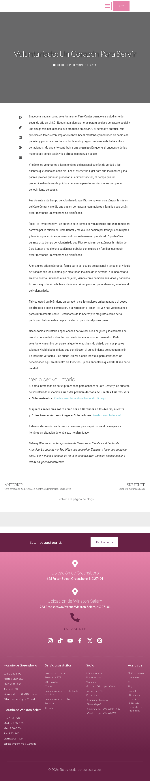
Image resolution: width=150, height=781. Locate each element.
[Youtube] (70, 640)
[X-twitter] (90, 640)
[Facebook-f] (80, 640)
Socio (90, 665)
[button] (107, 6)
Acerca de (135, 665)
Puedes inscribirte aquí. (107, 415)
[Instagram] (50, 640)
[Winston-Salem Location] (75, 591)
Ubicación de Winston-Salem (75, 601)
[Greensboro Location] (75, 563)
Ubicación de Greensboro (75, 573)
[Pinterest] (99, 640)
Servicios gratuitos (58, 665)
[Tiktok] (60, 640)
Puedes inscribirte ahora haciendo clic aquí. (80, 398)
